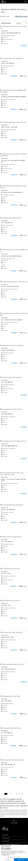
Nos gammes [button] (5, 835)
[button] (3, 794)
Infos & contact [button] (6, 838)
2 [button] (8, 793)
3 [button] (11, 793)
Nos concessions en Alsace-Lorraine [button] (10, 844)
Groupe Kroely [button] (5, 841)
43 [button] (19, 793)
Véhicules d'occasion (21, 16)
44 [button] (22, 793)
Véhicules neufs (4, 16)
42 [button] (16, 793)
